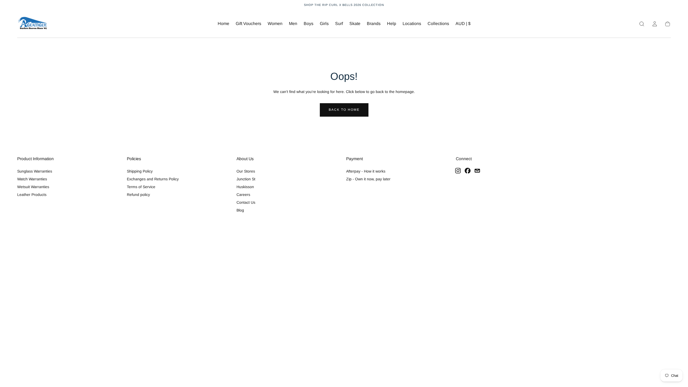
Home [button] (223, 23)
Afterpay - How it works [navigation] (365, 171)
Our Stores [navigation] (245, 171)
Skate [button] (354, 23)
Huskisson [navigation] (245, 187)
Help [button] (391, 23)
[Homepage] (32, 23)
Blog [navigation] (240, 210)
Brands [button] (374, 23)
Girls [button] (324, 23)
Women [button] (275, 23)
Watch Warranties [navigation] (32, 179)
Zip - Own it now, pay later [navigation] (368, 179)
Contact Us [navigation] (245, 202)
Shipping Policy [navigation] (140, 171)
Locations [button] (412, 23)
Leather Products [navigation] (31, 194)
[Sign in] (654, 24)
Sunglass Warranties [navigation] (34, 171)
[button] (463, 24)
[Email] (477, 170)
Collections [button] (438, 23)
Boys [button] (308, 23)
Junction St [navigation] (245, 179)
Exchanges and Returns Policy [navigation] (153, 179)
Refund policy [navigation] (138, 194)
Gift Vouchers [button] (248, 23)
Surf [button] (339, 23)
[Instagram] (458, 170)
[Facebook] (467, 170)
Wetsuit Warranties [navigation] (33, 187)
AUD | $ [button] (463, 23)
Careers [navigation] (243, 194)
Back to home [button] (344, 110)
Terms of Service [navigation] (141, 187)
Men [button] (293, 23)
